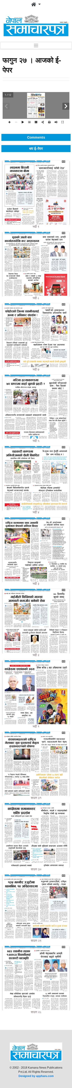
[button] (36, 4)
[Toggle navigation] (36, 45)
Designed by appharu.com (36, 1076)
